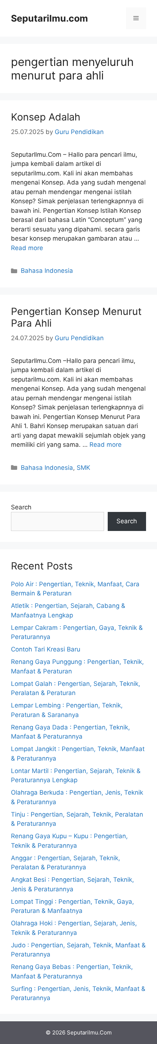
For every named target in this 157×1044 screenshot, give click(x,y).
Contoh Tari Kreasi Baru (45, 649)
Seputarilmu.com (49, 18)
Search (21, 507)
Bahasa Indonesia (47, 270)
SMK (83, 467)
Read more (27, 248)
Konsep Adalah (45, 117)
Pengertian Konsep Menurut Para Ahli (76, 317)
